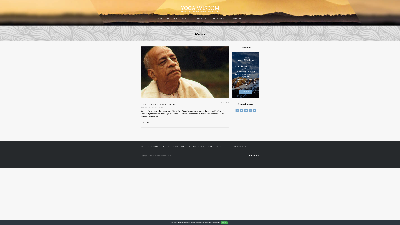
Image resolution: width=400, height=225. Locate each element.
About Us (237, 18)
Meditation (201, 18)
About (210, 146)
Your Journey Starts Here (159, 146)
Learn (228, 146)
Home (159, 18)
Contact (219, 146)
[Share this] (152, 122)
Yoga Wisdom (219, 18)
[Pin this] (166, 122)
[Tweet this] (157, 122)
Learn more (216, 223)
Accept (224, 222)
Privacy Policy (240, 146)
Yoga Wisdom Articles (158, 107)
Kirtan (185, 18)
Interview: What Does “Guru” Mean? (158, 104)
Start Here (172, 18)
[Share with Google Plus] (161, 122)
